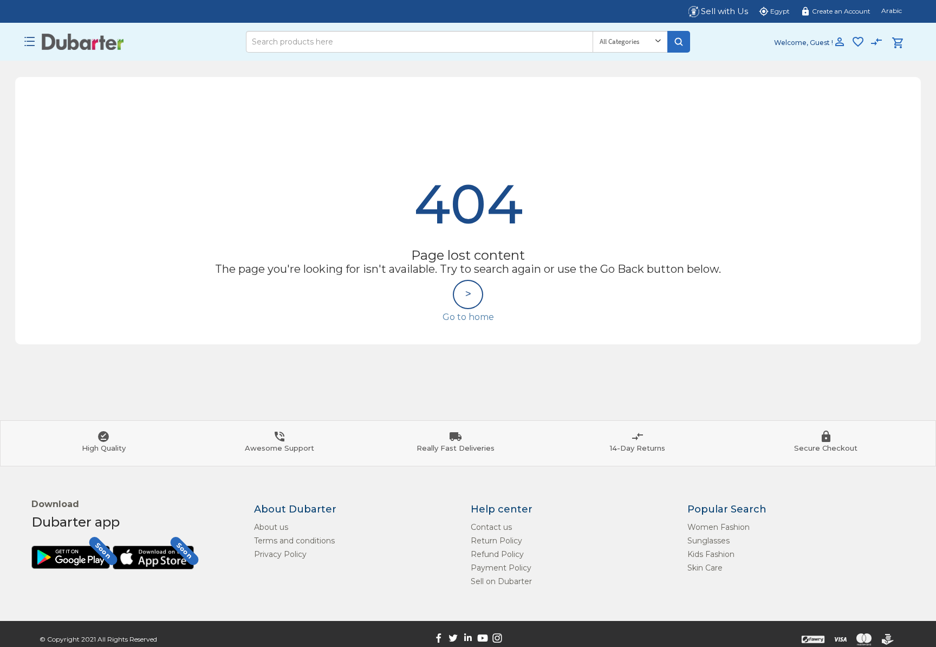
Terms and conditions (294, 541)
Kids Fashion (710, 554)
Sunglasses (708, 541)
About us (271, 527)
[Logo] (82, 42)
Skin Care (705, 568)
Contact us (491, 527)
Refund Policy (497, 554)
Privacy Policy (280, 554)
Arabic (891, 11)
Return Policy (496, 541)
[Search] (678, 42)
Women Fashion (718, 527)
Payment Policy (501, 568)
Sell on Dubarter (501, 581)
